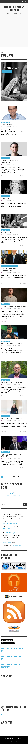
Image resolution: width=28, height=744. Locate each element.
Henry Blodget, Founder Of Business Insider (11, 269)
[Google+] (19, 1)
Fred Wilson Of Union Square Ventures (11, 455)
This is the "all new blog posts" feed (11, 666)
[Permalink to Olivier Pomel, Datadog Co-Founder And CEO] (14, 149)
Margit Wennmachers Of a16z (12, 418)
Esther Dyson (6, 232)
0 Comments (24, 137)
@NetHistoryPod (11, 533)
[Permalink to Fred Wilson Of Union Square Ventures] (14, 442)
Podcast (8, 122)
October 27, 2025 (16, 420)
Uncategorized (14, 266)
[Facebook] (16, 1)
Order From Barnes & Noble (14, 495)
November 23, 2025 (16, 234)
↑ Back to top (14, 741)
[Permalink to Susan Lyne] (14, 186)
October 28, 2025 (16, 384)
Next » (18, 477)
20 (14, 477)
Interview (3, 122)
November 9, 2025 (16, 308)
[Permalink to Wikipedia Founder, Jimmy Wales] (14, 369)
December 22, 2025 (16, 126)
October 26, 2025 (16, 458)
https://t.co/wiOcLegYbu (10, 523)
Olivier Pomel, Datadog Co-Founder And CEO (11, 161)
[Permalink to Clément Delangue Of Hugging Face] (14, 294)
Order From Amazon (14, 494)
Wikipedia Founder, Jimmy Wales (12, 382)
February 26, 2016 (17, 545)
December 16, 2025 (16, 164)
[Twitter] (22, 1)
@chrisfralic (7, 542)
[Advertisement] (14, 31)
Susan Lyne (5, 198)
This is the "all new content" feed (13, 649)
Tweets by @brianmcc (6, 715)
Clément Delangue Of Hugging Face (14, 306)
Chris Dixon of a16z (8, 124)
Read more (3, 138)
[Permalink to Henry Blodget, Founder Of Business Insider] (14, 257)
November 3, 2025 (16, 345)
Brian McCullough (7, 126)
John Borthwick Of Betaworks (12, 343)
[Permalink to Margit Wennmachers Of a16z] (14, 406)
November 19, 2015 (7, 528)
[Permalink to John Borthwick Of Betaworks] (14, 332)
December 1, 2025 (15, 200)
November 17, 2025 (16, 272)
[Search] (3, 1)
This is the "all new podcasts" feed (13, 657)
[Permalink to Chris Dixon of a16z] (14, 113)
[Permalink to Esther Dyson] (14, 221)
